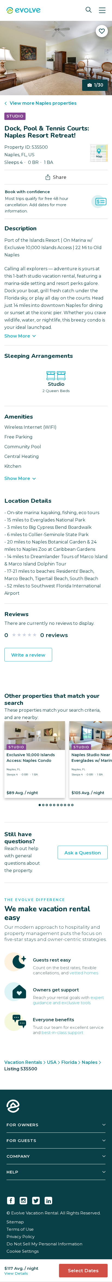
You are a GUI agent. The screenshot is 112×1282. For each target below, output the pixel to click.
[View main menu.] (102, 10)
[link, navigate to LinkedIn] (48, 1199)
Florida (69, 1062)
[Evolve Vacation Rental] (24, 11)
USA (52, 1062)
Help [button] (12, 1172)
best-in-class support (62, 1032)
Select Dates (83, 1270)
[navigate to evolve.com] (13, 1106)
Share (59, 177)
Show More (17, 336)
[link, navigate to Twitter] (36, 1199)
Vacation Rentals (23, 1062)
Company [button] (18, 1156)
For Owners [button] (23, 1124)
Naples (90, 1062)
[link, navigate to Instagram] (23, 1199)
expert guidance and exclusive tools (68, 1000)
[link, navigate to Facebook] (11, 1199)
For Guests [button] (21, 1140)
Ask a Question (82, 852)
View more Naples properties (43, 103)
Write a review (28, 655)
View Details (16, 1273)
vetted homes (84, 972)
